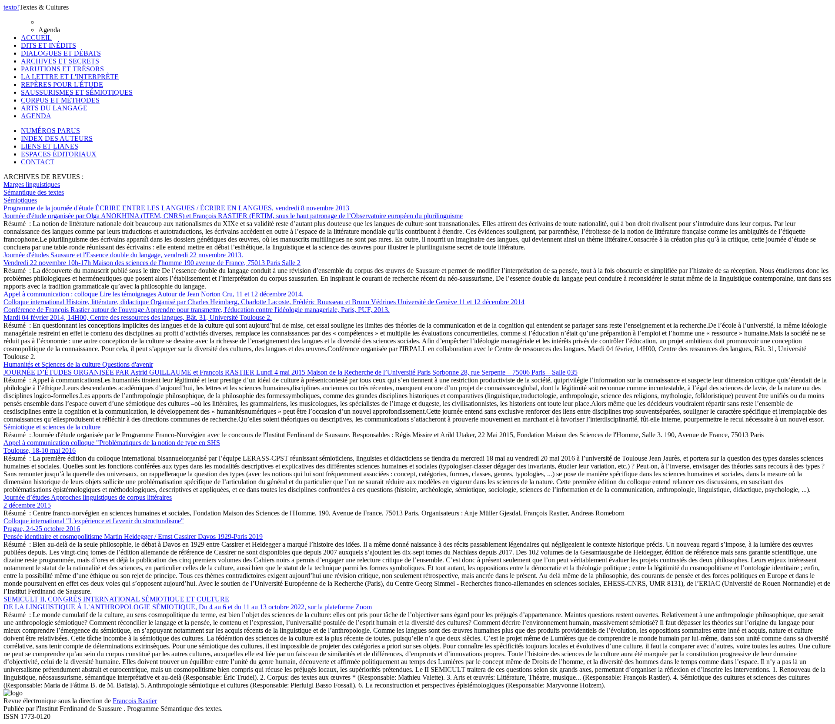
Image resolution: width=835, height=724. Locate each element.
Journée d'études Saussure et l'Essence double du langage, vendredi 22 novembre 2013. (152, 258)
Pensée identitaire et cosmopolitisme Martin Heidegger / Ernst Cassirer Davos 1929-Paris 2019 (133, 536)
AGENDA (36, 116)
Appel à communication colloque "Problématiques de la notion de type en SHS (111, 446)
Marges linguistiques (31, 184)
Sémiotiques (20, 200)
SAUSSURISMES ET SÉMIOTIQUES (77, 92)
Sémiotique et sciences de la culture (51, 427)
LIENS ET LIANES (49, 146)
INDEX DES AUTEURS (57, 138)
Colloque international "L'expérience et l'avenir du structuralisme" (93, 524)
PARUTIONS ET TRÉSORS (62, 69)
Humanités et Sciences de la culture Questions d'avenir (290, 368)
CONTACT (37, 162)
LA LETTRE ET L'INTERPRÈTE (70, 76)
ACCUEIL (36, 37)
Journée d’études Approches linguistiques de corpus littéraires (87, 501)
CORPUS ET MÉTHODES (60, 100)
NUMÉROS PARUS (50, 130)
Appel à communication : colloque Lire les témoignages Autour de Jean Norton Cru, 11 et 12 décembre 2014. (263, 298)
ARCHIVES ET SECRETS (60, 61)
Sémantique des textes (33, 192)
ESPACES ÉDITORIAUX (59, 154)
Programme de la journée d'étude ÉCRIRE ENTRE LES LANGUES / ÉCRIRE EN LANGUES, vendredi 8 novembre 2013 (233, 211)
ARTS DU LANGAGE (54, 108)
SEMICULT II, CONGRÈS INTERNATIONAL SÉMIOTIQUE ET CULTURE (187, 603)
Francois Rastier (135, 700)
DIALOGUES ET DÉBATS (61, 53)
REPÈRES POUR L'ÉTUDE (62, 84)
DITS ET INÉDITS (48, 45)
